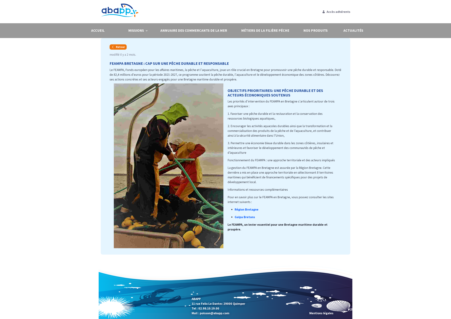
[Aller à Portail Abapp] (121, 11)
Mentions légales (321, 313)
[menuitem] (97, 30)
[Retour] (118, 47)
